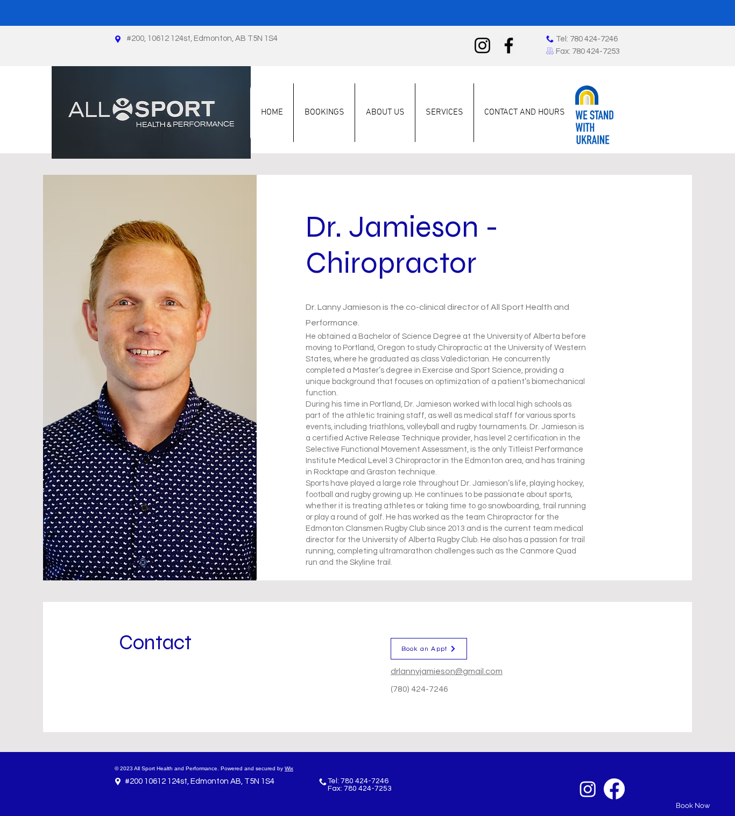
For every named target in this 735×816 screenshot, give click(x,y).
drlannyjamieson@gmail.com (447, 671)
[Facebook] (508, 45)
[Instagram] (482, 45)
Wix (289, 768)
